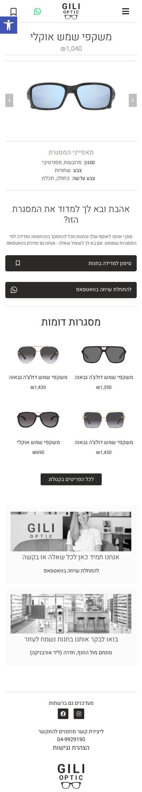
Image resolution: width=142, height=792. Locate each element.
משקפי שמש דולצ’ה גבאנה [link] (38, 377)
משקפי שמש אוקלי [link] (38, 442)
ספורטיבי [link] (52, 162)
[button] (125, 11)
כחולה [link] (63, 178)
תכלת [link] (48, 178)
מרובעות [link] (73, 162)
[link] (8, 25)
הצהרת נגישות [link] (71, 747)
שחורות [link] (63, 170)
